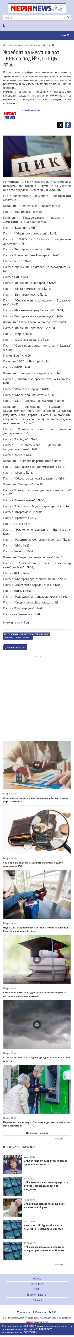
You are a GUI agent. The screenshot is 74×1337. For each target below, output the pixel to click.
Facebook (40, 1312)
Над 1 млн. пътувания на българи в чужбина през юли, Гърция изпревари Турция (36, 929)
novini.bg (23, 622)
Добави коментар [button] (15, 647)
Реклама (37, 1300)
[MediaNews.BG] (37, 8)
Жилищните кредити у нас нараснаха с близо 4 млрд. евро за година (35, 799)
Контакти (25, 1312)
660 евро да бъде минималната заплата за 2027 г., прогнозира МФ (33, 864)
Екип (37, 1289)
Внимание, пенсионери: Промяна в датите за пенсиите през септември (36, 1123)
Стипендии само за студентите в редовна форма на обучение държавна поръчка (34, 994)
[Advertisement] (37, 696)
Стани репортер (38, 1294)
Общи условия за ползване (57, 1317)
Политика (36, 45)
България (24, 45)
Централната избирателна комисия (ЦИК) (26, 634)
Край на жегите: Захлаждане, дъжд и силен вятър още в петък (36, 1059)
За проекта (37, 1284)
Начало (37, 1278)
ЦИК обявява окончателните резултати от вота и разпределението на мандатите (46, 1186)
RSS (54, 1312)
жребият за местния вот (17, 637)
